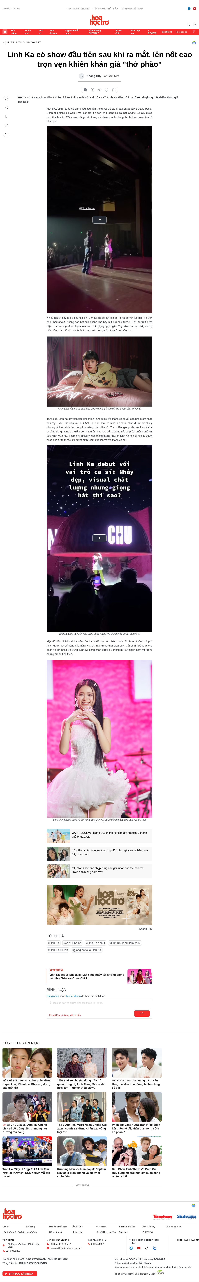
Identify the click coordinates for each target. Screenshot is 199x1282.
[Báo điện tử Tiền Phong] (162, 1217)
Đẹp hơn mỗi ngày (72, 31)
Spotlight (167, 32)
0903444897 (97, 1244)
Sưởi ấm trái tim (127, 1226)
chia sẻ (85, 90)
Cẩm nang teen (173, 1226)
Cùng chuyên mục (20, 1043)
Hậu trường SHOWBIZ (95, 31)
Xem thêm (194, 31)
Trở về (6, 134)
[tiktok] (148, 1248)
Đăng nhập (53, 996)
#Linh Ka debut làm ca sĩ (125, 943)
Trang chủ (4, 31)
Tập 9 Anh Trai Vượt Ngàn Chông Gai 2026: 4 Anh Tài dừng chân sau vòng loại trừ (82, 1128)
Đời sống (14, 31)
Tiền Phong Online (77, 8)
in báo (107, 90)
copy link (99, 90)
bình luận (114, 90)
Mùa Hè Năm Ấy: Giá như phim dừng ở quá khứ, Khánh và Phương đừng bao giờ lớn (26, 1084)
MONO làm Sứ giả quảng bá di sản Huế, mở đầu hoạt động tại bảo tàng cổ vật (136, 1084)
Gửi (142, 1013)
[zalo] (157, 1248)
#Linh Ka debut (95, 943)
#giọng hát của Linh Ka (86, 950)
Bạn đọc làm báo (21, 1273)
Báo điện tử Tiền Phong (99, 20)
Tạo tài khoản (73, 996)
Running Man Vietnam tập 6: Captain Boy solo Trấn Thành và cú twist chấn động (81, 1173)
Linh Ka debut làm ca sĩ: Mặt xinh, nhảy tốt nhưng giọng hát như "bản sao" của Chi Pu (86, 976)
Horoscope (181, 32)
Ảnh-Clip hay (135, 31)
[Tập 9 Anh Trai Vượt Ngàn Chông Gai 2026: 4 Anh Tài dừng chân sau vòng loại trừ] (82, 1107)
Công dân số (55, 1232)
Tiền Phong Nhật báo (105, 8)
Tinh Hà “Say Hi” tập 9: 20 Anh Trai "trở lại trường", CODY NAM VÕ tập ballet (26, 1173)
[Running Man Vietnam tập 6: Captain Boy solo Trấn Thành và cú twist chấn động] (82, 1151)
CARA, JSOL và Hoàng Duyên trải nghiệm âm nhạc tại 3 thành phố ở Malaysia (109, 834)
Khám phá (28, 31)
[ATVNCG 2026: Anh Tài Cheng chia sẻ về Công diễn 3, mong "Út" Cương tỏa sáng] (27, 1107)
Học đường (53, 31)
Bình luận (6, 125)
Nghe (6, 99)
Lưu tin (6, 116)
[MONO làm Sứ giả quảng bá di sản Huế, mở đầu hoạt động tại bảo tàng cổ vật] (137, 1063)
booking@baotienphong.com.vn (65, 1248)
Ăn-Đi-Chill (118, 31)
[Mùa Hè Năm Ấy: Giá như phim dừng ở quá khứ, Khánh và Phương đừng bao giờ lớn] (27, 1063)
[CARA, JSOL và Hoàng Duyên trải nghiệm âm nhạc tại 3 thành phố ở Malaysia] (58, 836)
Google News (194, 42)
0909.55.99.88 (57, 1244)
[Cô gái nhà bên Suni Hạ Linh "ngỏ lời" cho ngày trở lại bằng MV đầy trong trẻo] (58, 854)
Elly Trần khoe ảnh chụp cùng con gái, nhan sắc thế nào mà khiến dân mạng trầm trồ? (107, 870)
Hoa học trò (12, 1214)
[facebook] (189, 8)
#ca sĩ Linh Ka (72, 943)
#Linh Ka (53, 943)
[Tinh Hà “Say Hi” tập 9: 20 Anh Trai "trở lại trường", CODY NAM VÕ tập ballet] (27, 1151)
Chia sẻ (6, 108)
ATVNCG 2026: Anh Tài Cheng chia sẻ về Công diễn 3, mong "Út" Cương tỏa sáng (25, 1128)
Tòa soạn (8, 1240)
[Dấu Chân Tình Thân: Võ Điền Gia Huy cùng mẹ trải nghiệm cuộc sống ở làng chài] (137, 1151)
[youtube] (195, 8)
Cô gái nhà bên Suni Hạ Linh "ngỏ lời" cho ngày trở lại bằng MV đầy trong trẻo (110, 852)
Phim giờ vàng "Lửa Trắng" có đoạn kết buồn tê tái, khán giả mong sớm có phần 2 (136, 1128)
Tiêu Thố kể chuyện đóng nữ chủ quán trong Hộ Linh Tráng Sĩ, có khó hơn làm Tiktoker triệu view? (81, 1084)
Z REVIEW (152, 31)
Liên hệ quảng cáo (57, 1240)
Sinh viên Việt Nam (132, 8)
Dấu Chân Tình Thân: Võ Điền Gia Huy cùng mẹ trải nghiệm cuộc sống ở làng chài (136, 1173)
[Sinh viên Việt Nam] (187, 1217)
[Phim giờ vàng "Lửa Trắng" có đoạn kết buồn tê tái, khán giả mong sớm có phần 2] (137, 1107)
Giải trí (41, 31)
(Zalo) (68, 1244)
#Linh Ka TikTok (58, 950)
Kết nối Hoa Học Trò (106, 1232)
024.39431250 (13, 1251)
